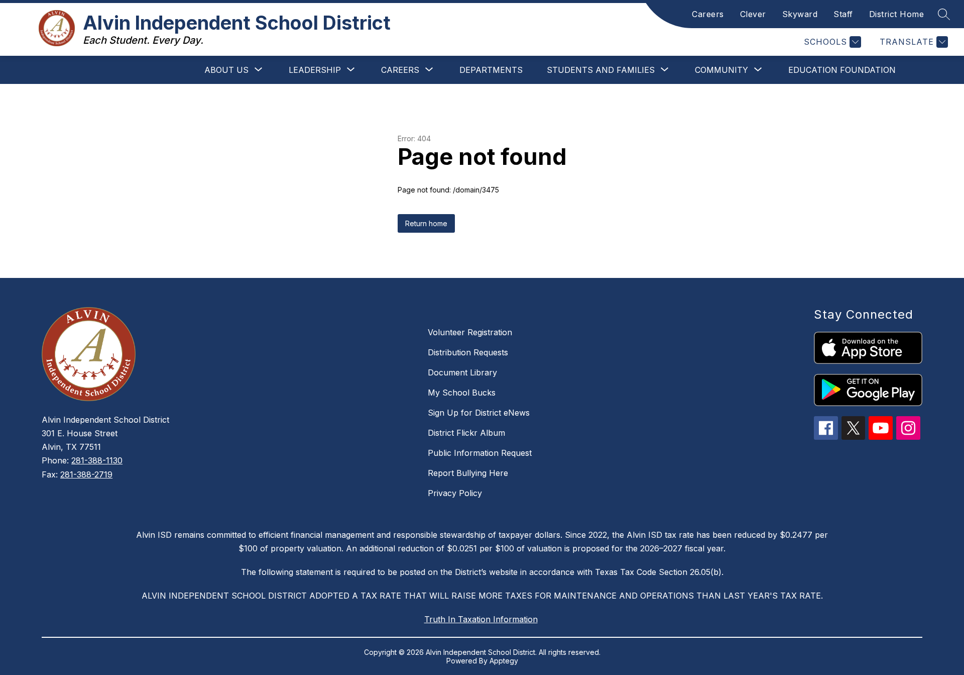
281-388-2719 (86, 474)
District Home (896, 14)
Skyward (800, 14)
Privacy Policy (455, 493)
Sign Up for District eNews (479, 413)
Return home (426, 223)
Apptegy (504, 660)
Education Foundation (842, 70)
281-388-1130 (97, 460)
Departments (491, 70)
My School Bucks (462, 393)
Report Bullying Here (468, 473)
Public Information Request (480, 453)
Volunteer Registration (470, 332)
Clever (753, 14)
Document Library (462, 372)
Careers (708, 14)
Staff (843, 14)
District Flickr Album (466, 433)
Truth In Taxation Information (481, 619)
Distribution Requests (468, 352)
